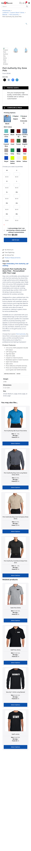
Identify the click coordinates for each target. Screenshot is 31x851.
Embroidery (11, 263)
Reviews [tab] (18, 373)
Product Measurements (12, 258)
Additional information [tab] (9, 373)
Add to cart (15, 240)
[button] (26, 24)
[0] (25, 3)
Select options (15, 443)
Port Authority (20, 263)
